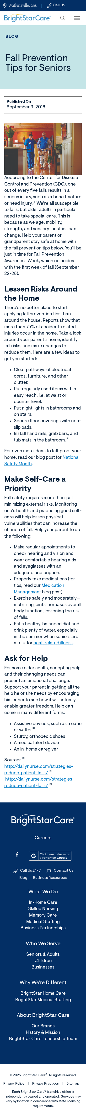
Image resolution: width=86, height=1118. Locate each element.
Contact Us (63, 871)
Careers (43, 838)
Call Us (58, 5)
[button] (62, 18)
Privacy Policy (13, 1084)
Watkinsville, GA (22, 5)
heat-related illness (53, 643)
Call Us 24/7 (30, 871)
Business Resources (50, 878)
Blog (12, 37)
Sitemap (73, 1084)
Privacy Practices (45, 1084)
